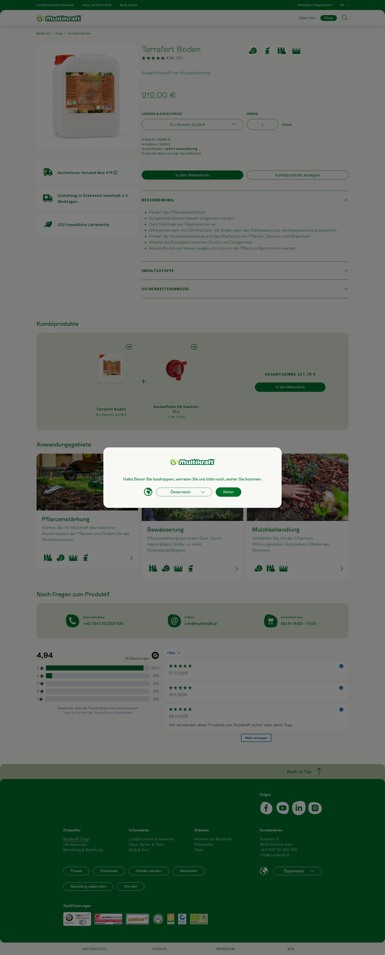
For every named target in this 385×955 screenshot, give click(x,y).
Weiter (228, 492)
